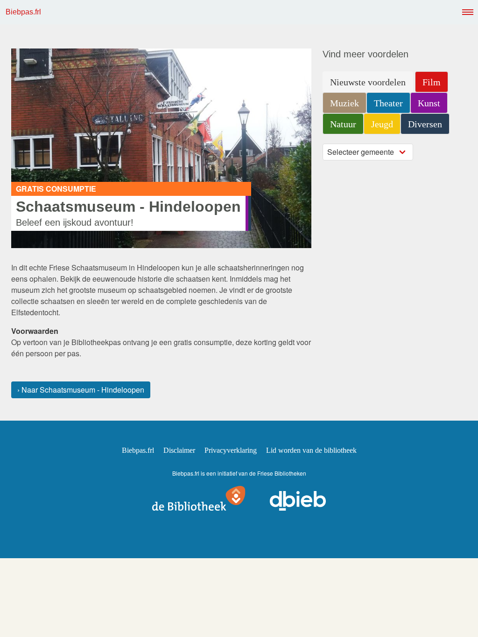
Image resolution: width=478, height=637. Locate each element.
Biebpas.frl (23, 12)
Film (431, 82)
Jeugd (382, 124)
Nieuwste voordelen (368, 82)
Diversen (425, 124)
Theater (388, 103)
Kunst (429, 103)
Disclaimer (179, 450)
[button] (466, 12)
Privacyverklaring (230, 450)
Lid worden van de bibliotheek (311, 450)
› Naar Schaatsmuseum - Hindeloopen (80, 389)
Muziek (344, 103)
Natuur (343, 124)
